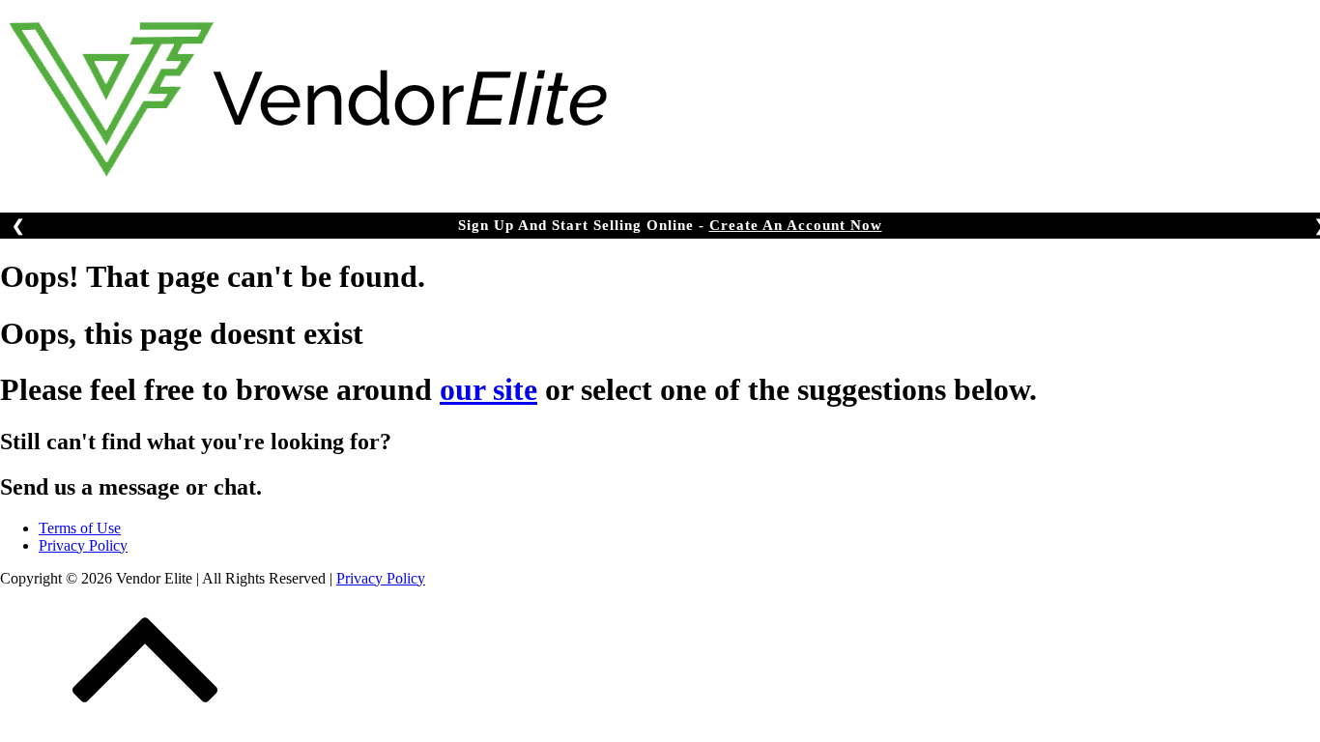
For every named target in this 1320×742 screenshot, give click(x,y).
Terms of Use (80, 528)
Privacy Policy (83, 545)
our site (488, 389)
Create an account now (795, 225)
